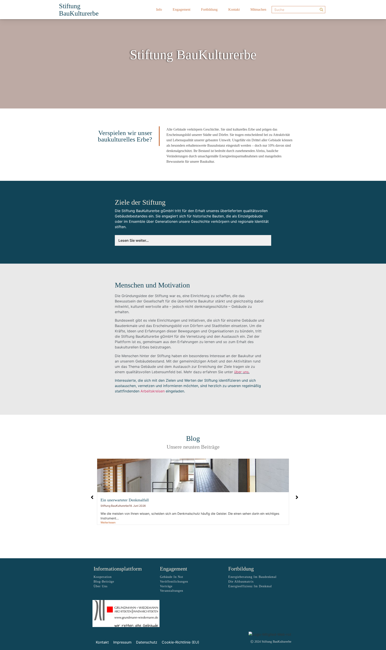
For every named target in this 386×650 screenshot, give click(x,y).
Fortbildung (209, 9)
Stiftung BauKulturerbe (79, 9)
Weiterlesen (108, 522)
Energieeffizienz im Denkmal (250, 586)
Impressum (122, 642)
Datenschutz (146, 642)
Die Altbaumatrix (241, 581)
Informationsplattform (118, 569)
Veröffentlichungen (174, 581)
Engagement (181, 9)
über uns (241, 372)
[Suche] (321, 9)
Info (159, 9)
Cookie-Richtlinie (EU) (180, 642)
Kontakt (234, 9)
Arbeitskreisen (153, 391)
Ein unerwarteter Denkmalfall (125, 500)
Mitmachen (258, 9)
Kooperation (103, 577)
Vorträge (166, 586)
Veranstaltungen (171, 590)
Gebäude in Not (171, 577)
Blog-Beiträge (104, 581)
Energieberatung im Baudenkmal (252, 577)
